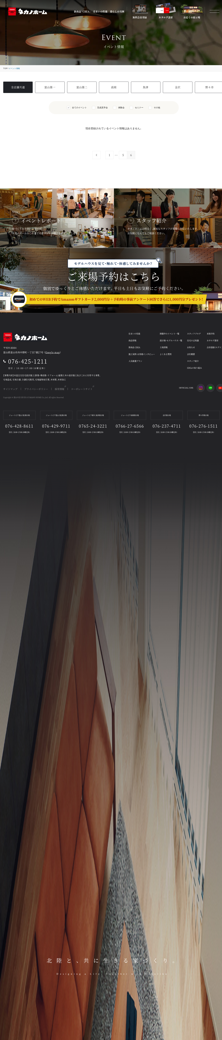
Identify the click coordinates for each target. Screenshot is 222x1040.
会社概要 (191, 354)
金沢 (177, 87)
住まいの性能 (100, 11)
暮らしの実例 (117, 11)
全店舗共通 (18, 87)
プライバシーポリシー (36, 389)
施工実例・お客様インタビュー (142, 354)
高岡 (114, 87)
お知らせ (191, 347)
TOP (5, 68)
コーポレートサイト (81, 389)
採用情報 (59, 389)
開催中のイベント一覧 (169, 333)
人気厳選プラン (135, 361)
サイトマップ (10, 389)
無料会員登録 (140, 17)
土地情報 (164, 347)
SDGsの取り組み (194, 367)
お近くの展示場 (191, 17)
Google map (52, 352)
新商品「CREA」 (82, 11)
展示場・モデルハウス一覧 (171, 340)
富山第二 (81, 87)
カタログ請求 (166, 17)
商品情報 (132, 340)
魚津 (145, 87)
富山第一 (49, 87)
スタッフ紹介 (193, 361)
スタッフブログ (194, 333)
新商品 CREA (134, 347)
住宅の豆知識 (193, 340)
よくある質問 (165, 354)
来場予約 (211, 333)
